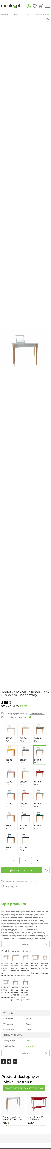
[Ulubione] (35, 6)
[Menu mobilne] (47, 6)
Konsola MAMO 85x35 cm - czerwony (36, 1118)
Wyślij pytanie (12, 886)
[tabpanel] (12, 1108)
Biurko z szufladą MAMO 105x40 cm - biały (12, 1118)
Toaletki (29, 1040)
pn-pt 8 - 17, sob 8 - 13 (22, 881)
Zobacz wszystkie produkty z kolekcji (24, 1088)
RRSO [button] (23, 706)
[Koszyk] (40, 6)
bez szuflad (31, 1046)
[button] (47, 870)
